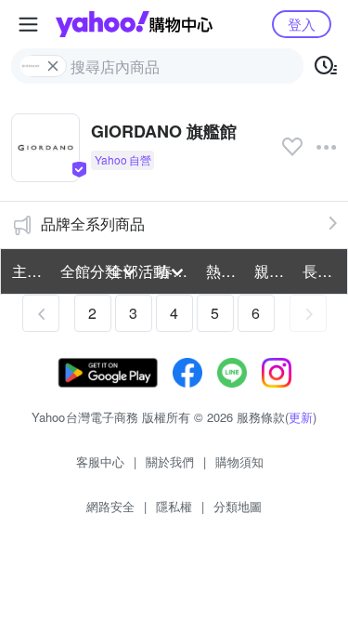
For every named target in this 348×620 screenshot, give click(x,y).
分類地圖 (237, 506)
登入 (302, 23)
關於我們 (170, 461)
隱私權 (174, 506)
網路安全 (110, 506)
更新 (301, 417)
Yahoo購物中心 (134, 24)
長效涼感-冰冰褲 (321, 271)
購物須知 (239, 461)
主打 (27, 271)
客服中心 (100, 461)
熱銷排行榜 (224, 271)
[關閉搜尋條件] (53, 66)
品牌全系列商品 (93, 223)
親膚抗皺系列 (272, 271)
